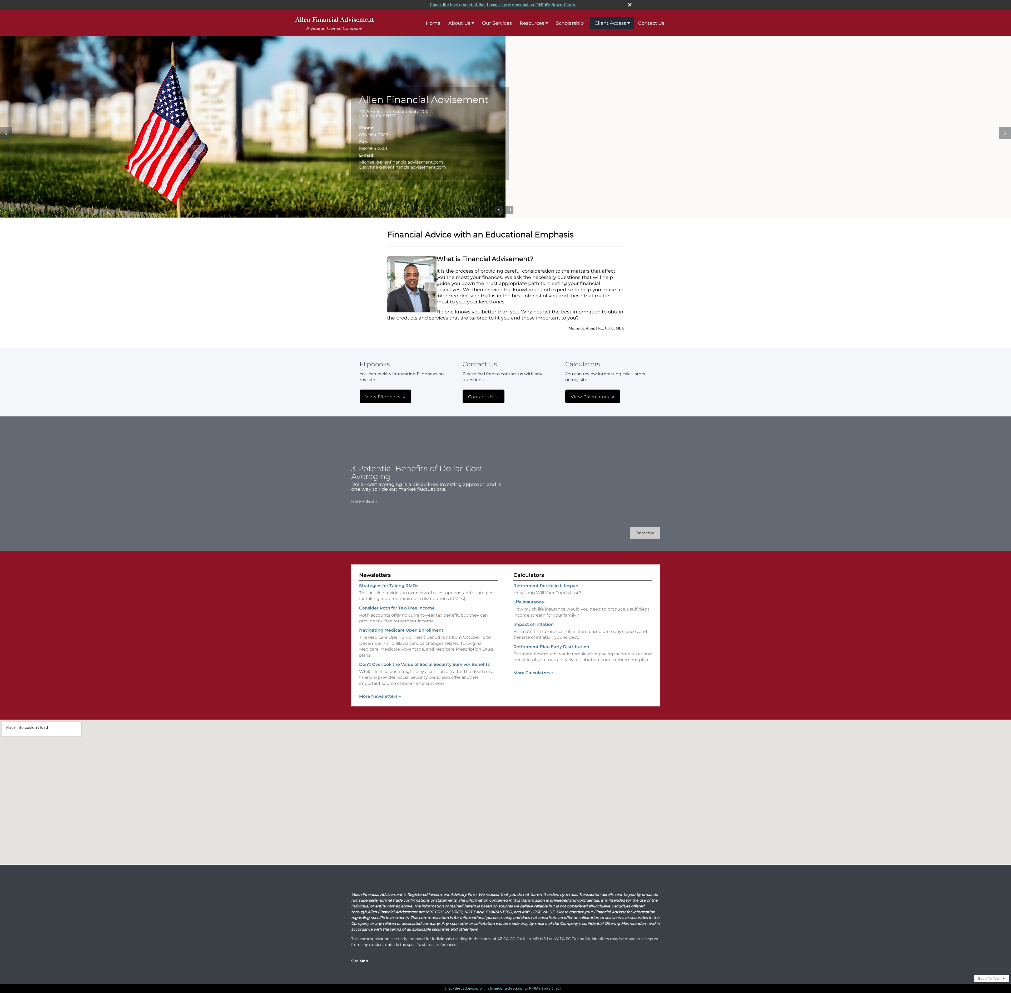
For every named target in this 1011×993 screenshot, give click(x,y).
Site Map (359, 960)
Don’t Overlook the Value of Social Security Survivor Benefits (424, 664)
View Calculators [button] (590, 396)
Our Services (497, 23)
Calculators (528, 575)
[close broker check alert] (630, 5)
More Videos (364, 501)
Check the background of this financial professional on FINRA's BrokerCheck (503, 4)
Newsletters (375, 575)
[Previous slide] (6, 133)
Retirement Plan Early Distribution (551, 646)
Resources (532, 23)
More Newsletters (380, 696)
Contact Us (651, 23)
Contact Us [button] (481, 396)
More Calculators (533, 672)
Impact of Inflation (533, 624)
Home (433, 23)
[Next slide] (1005, 133)
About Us (459, 23)
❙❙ (509, 209)
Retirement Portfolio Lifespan (545, 585)
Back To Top (989, 978)
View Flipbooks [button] (382, 396)
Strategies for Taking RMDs (388, 585)
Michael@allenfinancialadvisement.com (401, 162)
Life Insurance (528, 601)
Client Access (610, 23)
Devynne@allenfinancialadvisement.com (402, 167)
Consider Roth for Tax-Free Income (397, 608)
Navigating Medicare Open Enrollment (401, 630)
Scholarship (570, 23)
